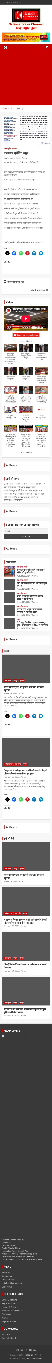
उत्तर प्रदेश (7, 148)
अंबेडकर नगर (8, 764)
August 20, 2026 (23, 615)
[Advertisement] (26, 78)
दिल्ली (18, 619)
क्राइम (7, 650)
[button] (29, 341)
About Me (6, 1272)
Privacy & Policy (9, 1307)
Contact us (7, 1276)
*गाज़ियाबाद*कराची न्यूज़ (15, 282)
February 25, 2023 (11, 777)
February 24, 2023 (11, 971)
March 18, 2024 (10, 694)
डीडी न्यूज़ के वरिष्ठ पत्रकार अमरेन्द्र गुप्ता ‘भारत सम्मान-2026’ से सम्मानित (32, 623)
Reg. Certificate (8, 1303)
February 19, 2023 (11, 1016)
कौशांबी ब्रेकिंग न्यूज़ (38, 290)
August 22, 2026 (23, 576)
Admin (24, 158)
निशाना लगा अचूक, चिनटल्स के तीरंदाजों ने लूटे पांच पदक (24, 494)
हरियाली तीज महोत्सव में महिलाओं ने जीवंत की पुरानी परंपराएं (24, 484)
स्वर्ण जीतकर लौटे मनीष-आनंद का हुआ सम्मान (20, 487)
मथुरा (25, 567)
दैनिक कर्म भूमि (31, 1355)
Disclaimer (6, 1314)
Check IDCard (8, 1279)
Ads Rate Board (9, 1338)
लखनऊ (14, 148)
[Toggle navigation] (5, 47)
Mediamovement (34, 1358)
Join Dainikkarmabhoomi (12, 1283)
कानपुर (26, 580)
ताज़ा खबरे (11, 562)
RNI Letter (6, 1334)
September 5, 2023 (12, 158)
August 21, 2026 (23, 589)
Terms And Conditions (12, 1310)
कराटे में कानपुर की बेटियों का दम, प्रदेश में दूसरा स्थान (23, 490)
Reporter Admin (9, 1321)
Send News (7, 1287)
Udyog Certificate (9, 1300)
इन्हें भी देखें (9, 838)
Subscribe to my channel (27, 335)
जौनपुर (21, 958)
